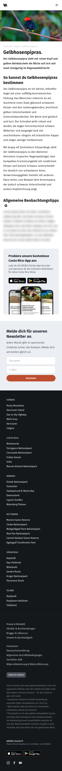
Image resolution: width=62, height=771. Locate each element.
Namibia (10, 476)
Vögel (17, 46)
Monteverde (12, 443)
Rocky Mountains (15, 405)
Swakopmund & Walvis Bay (20, 491)
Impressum (12, 646)
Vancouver (11, 423)
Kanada (10, 399)
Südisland (11, 605)
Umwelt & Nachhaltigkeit (19, 637)
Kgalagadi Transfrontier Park (21, 542)
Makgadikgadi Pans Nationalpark (23, 529)
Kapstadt (11, 558)
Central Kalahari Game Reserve (22, 538)
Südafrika (12, 552)
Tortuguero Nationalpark (19, 448)
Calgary (10, 428)
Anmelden (31, 378)
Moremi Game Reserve (18, 520)
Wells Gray (11, 419)
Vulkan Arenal (13, 457)
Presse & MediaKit (15, 624)
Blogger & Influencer (17, 633)
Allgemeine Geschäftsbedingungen (24, 655)
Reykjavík (11, 596)
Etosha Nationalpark (17, 481)
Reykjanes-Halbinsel (17, 600)
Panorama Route (15, 580)
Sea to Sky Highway (16, 414)
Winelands (11, 567)
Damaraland (12, 495)
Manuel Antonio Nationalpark (21, 466)
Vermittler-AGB (14, 659)
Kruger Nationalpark (16, 576)
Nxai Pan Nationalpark (18, 533)
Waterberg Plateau (16, 504)
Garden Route (13, 571)
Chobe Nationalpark (16, 524)
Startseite (7, 46)
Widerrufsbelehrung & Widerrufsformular (27, 664)
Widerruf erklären (16, 675)
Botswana (12, 514)
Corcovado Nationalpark (19, 452)
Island (10, 590)
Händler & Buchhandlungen (20, 628)
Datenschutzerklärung (17, 650)
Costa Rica (12, 438)
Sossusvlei (11, 486)
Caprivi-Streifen (14, 500)
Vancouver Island (15, 410)
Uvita (9, 461)
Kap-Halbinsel (13, 562)
